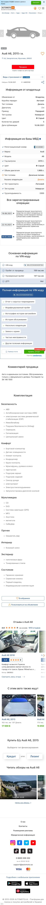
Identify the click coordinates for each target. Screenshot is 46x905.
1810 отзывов (34, 628)
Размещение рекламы (23, 830)
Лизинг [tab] (34, 756)
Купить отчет (36, 351)
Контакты (23, 826)
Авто (13, 13)
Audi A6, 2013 (8, 719)
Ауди (18, 13)
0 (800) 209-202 (23, 858)
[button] (44, 8)
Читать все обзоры (22, 803)
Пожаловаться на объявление (24, 605)
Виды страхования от (12, 77)
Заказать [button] (36, 2)
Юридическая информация (23, 835)
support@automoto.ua (23, 864)
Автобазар (5, 13)
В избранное (24, 598)
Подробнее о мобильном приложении (23, 877)
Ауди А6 (24, 13)
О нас (23, 822)
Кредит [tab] (11, 756)
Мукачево (32, 13)
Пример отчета (13, 351)
